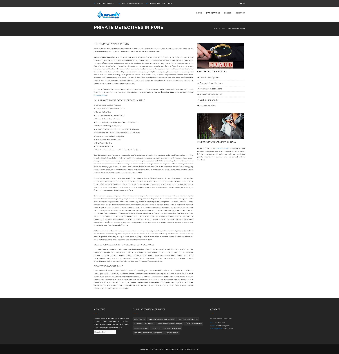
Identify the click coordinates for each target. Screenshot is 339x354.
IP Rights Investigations (211, 89)
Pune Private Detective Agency (233, 28)
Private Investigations (210, 77)
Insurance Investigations (211, 94)
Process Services (207, 105)
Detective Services (141, 328)
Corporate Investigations (211, 83)
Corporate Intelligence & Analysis (169, 324)
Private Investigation (194, 324)
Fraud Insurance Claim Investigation (148, 333)
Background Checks (209, 100)
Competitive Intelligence (188, 319)
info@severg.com (100, 95)
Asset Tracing (139, 319)
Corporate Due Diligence (143, 324)
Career (227, 13)
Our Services (213, 13)
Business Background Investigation (161, 319)
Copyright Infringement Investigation (166, 328)
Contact (240, 13)
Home (199, 13)
